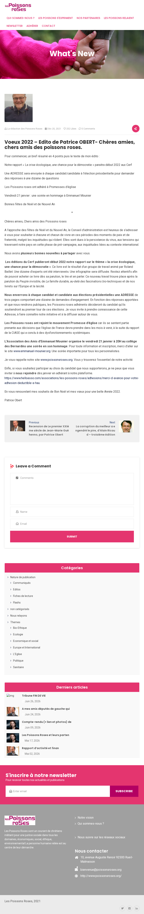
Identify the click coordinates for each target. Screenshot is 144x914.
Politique (18, 660)
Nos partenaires (88, 18)
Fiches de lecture (23, 595)
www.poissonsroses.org (56, 360)
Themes (15, 622)
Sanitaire (18, 667)
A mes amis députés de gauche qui (46, 709)
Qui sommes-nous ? (20, 18)
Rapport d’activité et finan (40, 748)
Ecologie (18, 634)
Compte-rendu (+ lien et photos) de (46, 722)
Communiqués (22, 582)
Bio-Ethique (20, 627)
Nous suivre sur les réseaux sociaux (101, 837)
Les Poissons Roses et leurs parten (45, 735)
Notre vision (86, 817)
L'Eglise (17, 654)
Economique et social (25, 640)
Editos (16, 589)
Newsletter (15, 26)
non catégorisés (19, 609)
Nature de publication (22, 577)
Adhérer (32, 26)
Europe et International (26, 647)
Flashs (17, 602)
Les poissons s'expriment (55, 18)
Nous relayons (18, 615)
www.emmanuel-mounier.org (32, 351)
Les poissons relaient (119, 18)
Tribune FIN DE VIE (34, 696)
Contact (48, 26)
